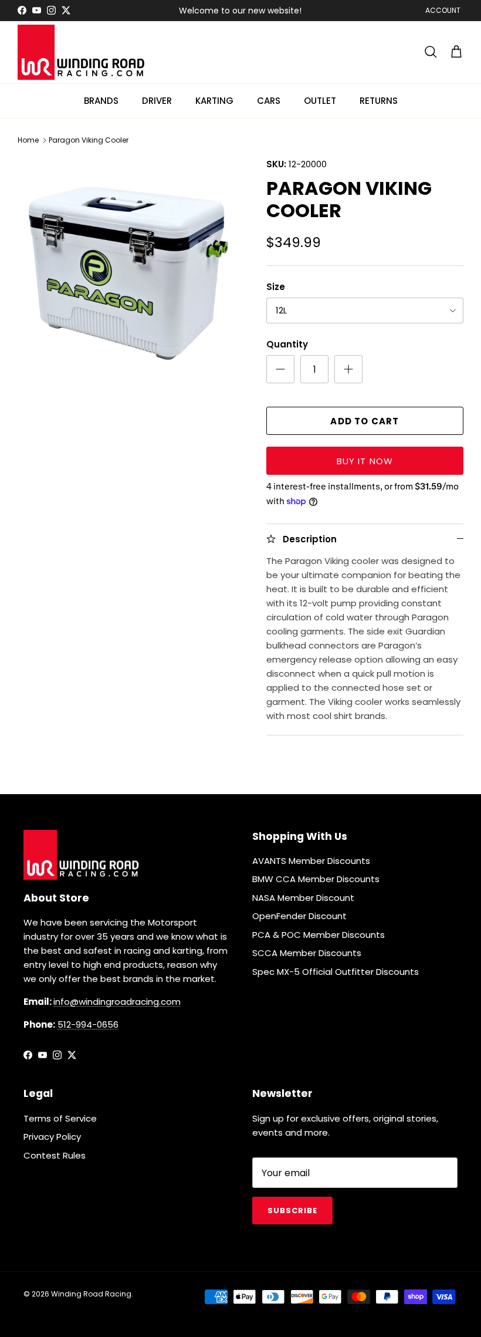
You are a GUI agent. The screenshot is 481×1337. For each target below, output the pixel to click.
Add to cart (364, 421)
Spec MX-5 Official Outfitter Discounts (335, 971)
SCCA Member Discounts (306, 953)
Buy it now (365, 461)
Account (442, 10)
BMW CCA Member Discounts (316, 879)
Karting (214, 100)
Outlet (320, 100)
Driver (157, 100)
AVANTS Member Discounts (311, 861)
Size (275, 287)
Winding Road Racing (91, 1294)
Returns (379, 100)
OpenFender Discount (299, 916)
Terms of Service (60, 1118)
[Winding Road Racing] (82, 52)
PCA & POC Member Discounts (318, 935)
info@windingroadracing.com (117, 1001)
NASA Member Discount (303, 898)
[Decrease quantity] (280, 369)
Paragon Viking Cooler (88, 140)
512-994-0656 (87, 1024)
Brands (101, 100)
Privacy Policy (52, 1136)
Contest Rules (54, 1155)
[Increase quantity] (348, 369)
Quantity (287, 344)
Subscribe (292, 1210)
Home (28, 140)
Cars (268, 100)
